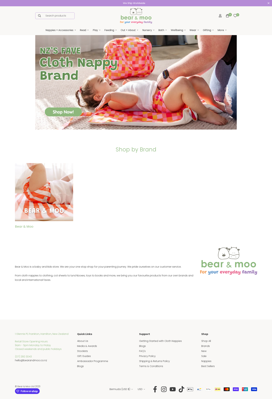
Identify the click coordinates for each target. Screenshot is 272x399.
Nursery (147, 30)
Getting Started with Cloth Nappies (160, 341)
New (204, 351)
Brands (205, 346)
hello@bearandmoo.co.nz (31, 360)
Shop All (206, 341)
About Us (82, 341)
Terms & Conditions (151, 366)
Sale (204, 356)
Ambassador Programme (92, 361)
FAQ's (142, 351)
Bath (161, 30)
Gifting (207, 30)
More (221, 30)
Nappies (206, 361)
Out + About (128, 30)
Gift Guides (84, 356)
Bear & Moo (24, 226)
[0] (235, 15)
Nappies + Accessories (59, 30)
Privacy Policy (147, 356)
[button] (227, 15)
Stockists (82, 351)
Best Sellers (208, 366)
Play (95, 30)
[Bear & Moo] (136, 15)
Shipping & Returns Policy (154, 361)
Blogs (80, 366)
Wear (193, 30)
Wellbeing (177, 30)
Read (83, 30)
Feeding (109, 30)
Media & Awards (87, 346)
